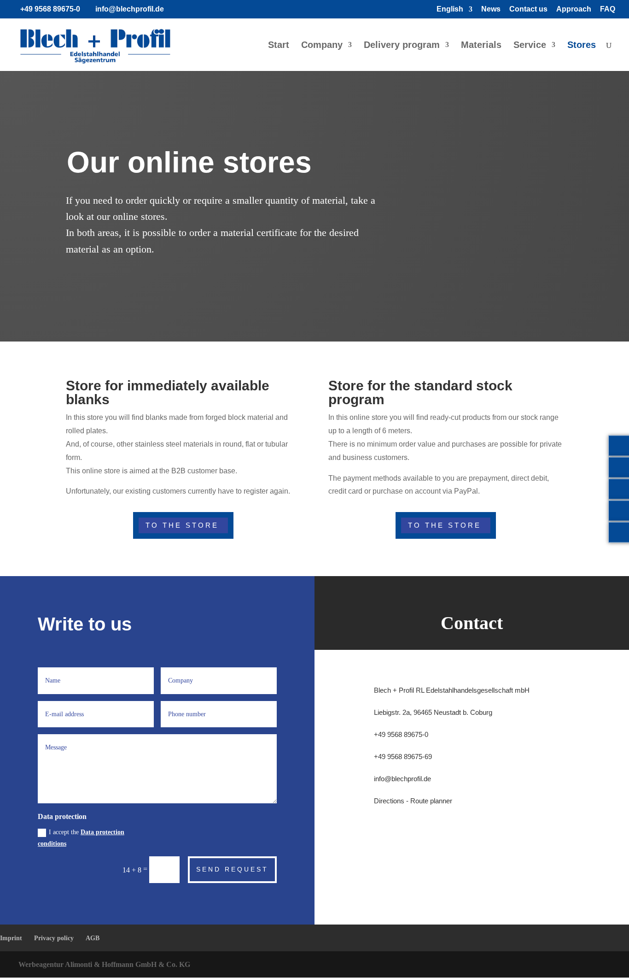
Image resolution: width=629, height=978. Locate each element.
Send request (232, 869)
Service (529, 45)
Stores (581, 45)
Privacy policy (54, 938)
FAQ (607, 9)
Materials (481, 45)
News (491, 9)
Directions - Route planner (413, 801)
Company (322, 45)
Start (278, 45)
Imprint (11, 938)
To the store (182, 525)
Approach (573, 9)
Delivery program (402, 45)
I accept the (81, 838)
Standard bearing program (500, 206)
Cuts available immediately (499, 151)
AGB (92, 938)
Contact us (528, 9)
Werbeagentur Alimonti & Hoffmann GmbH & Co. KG (104, 964)
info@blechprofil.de (402, 779)
